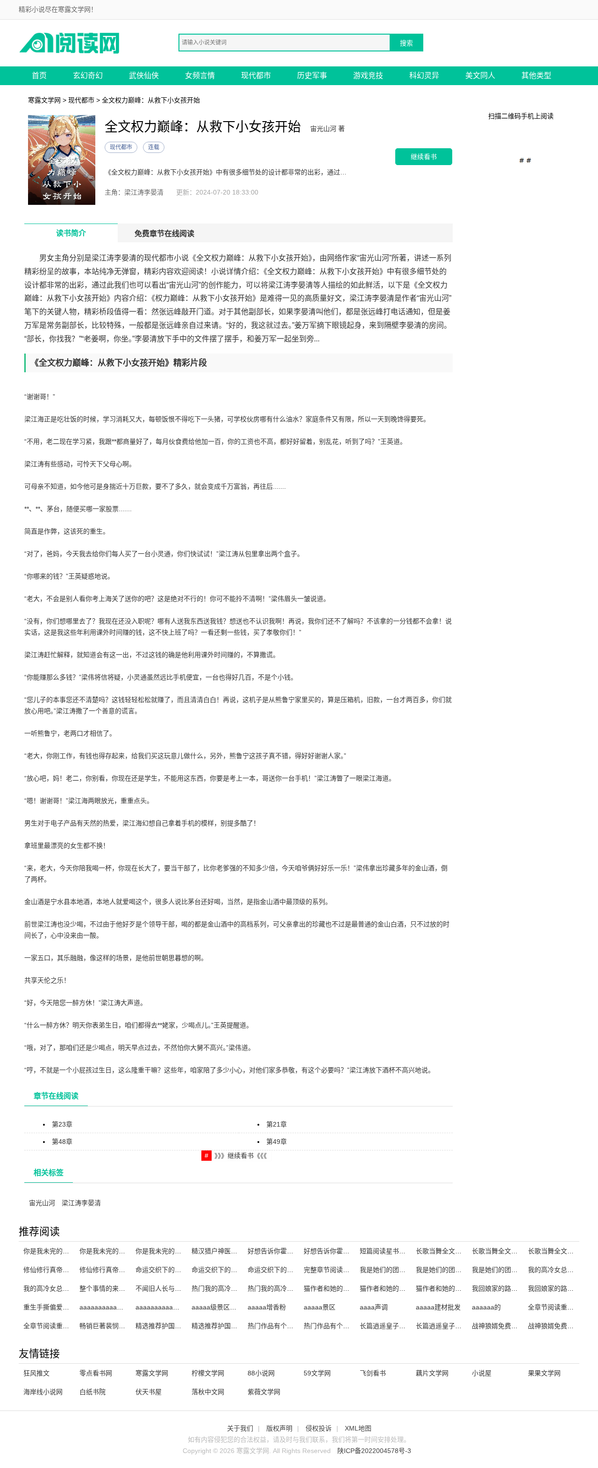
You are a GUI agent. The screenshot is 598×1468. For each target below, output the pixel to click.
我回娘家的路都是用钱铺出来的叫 (521, 1288)
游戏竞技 (368, 76)
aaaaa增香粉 (267, 1307)
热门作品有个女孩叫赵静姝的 (290, 1326)
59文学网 (317, 1373)
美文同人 (480, 76)
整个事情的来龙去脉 (108, 1288)
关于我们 (240, 1428)
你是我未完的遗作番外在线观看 (69, 1251)
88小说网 (261, 1373)
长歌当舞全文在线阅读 (504, 1251)
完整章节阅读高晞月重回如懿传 (349, 1269)
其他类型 (536, 76)
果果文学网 (544, 1373)
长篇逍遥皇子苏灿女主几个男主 (405, 1326)
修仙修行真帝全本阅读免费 (62, 1269)
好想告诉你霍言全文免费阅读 (346, 1251)
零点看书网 (95, 1373)
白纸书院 (92, 1392)
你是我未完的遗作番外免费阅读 (125, 1251)
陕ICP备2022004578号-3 (374, 1450)
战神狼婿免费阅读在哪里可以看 (517, 1326)
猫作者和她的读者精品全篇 (455, 1288)
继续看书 (424, 156)
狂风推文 (36, 1373)
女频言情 (200, 76)
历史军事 (312, 76)
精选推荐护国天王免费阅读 (231, 1326)
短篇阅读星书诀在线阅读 (396, 1251)
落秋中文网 (208, 1392)
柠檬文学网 (208, 1373)
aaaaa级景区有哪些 (220, 1307)
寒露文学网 (44, 100)
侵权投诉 (319, 1428)
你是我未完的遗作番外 (168, 1251)
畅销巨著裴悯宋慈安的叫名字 (121, 1326)
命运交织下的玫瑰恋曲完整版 (234, 1269)
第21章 (276, 1124)
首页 (39, 76)
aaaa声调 (374, 1307)
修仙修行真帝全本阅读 (112, 1269)
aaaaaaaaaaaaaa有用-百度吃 (123, 1307)
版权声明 (279, 1428)
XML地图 (358, 1428)
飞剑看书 (373, 1373)
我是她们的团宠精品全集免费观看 (521, 1269)
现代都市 (256, 76)
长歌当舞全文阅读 (442, 1251)
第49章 (276, 1141)
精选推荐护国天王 (161, 1326)
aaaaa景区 (319, 1307)
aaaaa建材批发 (438, 1307)
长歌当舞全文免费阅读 (560, 1251)
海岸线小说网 (43, 1392)
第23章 (62, 1124)
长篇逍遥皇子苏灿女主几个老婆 (461, 1326)
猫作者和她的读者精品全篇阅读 (405, 1288)
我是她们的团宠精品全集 (396, 1269)
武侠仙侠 (144, 76)
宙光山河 (42, 1203)
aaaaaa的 (486, 1307)
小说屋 (481, 1373)
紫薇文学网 (264, 1392)
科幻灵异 (424, 76)
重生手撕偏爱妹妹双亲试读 (62, 1307)
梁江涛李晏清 (81, 1203)
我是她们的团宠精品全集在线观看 (465, 1269)
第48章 (62, 1141)
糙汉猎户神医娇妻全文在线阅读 (237, 1251)
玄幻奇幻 (88, 76)
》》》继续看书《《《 (240, 1155)
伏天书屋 (148, 1392)
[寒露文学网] (70, 42)
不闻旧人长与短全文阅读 (171, 1288)
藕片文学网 (432, 1373)
